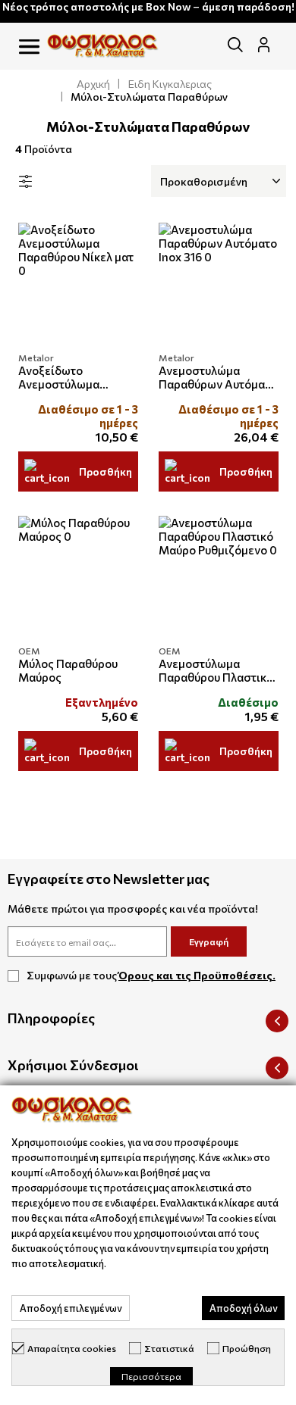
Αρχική (93, 83)
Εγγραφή (208, 941)
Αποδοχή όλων (243, 1308)
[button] (29, 48)
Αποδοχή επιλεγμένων (70, 1308)
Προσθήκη (105, 471)
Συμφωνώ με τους (151, 975)
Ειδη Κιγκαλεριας (170, 83)
